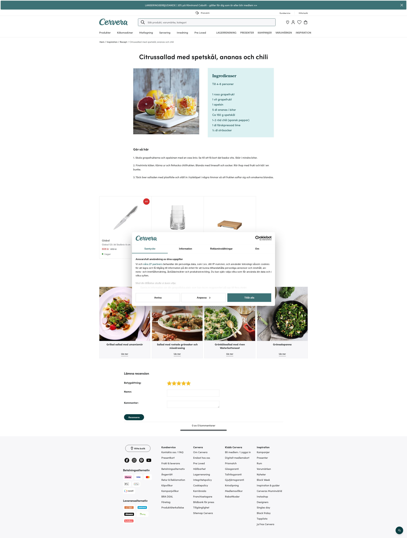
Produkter (105, 32)
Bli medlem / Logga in (238, 452)
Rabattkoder (232, 496)
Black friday (264, 513)
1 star (168, 381)
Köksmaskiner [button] (125, 32)
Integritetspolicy (202, 479)
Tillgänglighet (201, 507)
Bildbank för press (203, 502)
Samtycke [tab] (149, 248)
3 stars (177, 381)
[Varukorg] (305, 22)
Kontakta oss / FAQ (172, 452)
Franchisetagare (202, 496)
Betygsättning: (132, 382)
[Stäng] (402, 5)
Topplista (262, 518)
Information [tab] (185, 248)
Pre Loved (200, 32)
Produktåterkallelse (172, 507)
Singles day (263, 507)
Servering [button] (164, 32)
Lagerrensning (226, 32)
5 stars (187, 381)
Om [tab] (257, 248)
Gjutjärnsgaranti (234, 479)
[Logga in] (293, 22)
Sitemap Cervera (203, 513)
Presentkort (168, 457)
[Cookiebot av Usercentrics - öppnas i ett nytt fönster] (258, 238)
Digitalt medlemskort (237, 457)
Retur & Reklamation (173, 479)
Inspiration (303, 32)
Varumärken (284, 32)
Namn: (128, 391)
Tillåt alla (249, 297)
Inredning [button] (182, 32)
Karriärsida (199, 491)
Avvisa (158, 297)
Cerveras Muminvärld (269, 491)
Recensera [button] (134, 417)
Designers (262, 502)
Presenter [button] (247, 32)
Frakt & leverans (170, 463)
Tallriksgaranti (233, 474)
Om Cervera (200, 452)
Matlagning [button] (146, 32)
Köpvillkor (167, 485)
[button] (142, 22)
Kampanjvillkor (170, 491)
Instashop (262, 496)
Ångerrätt (166, 474)
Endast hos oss (201, 457)
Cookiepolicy (200, 485)
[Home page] (113, 24)
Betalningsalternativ (173, 468)
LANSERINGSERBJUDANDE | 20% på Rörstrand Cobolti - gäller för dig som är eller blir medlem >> (201, 5)
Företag (165, 502)
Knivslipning (232, 485)
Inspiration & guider (268, 485)
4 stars (182, 381)
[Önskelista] (299, 22)
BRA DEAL (167, 496)
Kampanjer (265, 32)
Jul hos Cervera (265, 524)
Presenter (262, 457)
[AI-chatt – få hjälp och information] (399, 530)
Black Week (263, 479)
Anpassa (202, 297)
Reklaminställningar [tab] (221, 248)
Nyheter (261, 474)
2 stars (173, 381)
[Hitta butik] (288, 22)
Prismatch (231, 463)
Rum (259, 463)
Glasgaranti (232, 468)
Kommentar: (131, 402)
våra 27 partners (152, 264)
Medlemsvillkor (234, 491)
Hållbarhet (199, 468)
